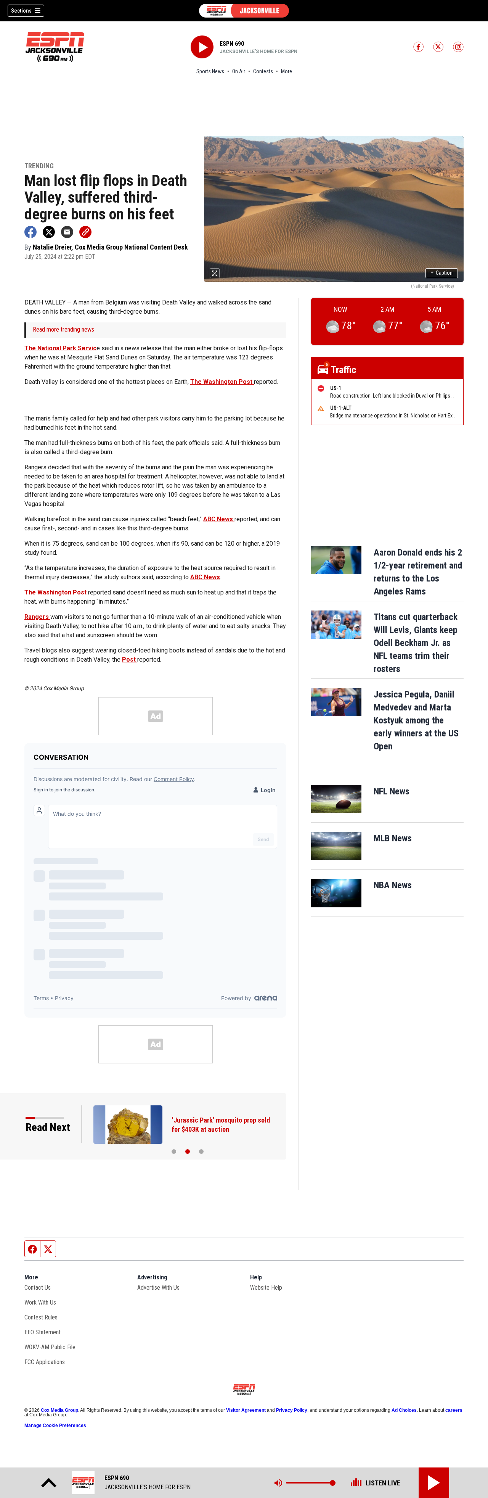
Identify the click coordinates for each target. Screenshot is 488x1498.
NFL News (391, 791)
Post (129, 659)
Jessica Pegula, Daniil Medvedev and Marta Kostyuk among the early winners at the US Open (416, 720)
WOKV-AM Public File (49, 1347)
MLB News (393, 838)
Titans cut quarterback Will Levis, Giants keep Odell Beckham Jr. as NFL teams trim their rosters (416, 643)
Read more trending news (63, 329)
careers (453, 1410)
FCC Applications (44, 1362)
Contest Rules (41, 1317)
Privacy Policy (291, 1410)
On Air (238, 71)
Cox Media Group (59, 1410)
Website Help (266, 1287)
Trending (39, 166)
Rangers (37, 616)
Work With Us (40, 1302)
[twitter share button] (49, 232)
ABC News (218, 519)
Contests (263, 71)
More (286, 71)
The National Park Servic (60, 348)
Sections (21, 11)
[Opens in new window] (336, 799)
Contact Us (37, 1287)
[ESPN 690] (244, 10)
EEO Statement (42, 1332)
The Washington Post (222, 381)
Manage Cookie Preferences (55, 1425)
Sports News (210, 71)
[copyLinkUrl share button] (85, 232)
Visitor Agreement (246, 1410)
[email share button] (67, 232)
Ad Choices (404, 1410)
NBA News (393, 885)
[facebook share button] (30, 232)
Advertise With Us (158, 1287)
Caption (442, 273)
